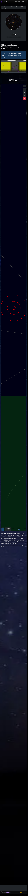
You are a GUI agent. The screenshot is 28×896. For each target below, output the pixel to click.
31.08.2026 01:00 (8, 529)
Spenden (7, 892)
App (21, 892)
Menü (23, 1)
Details (19, 37)
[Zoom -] (24, 92)
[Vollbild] (24, 86)
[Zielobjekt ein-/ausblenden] (24, 98)
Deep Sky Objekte (19, 7)
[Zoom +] (24, 89)
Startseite (11, 7)
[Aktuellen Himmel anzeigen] (2, 529)
